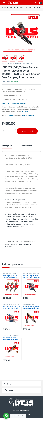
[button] (39, 15)
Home (4, 8)
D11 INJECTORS (27, 304)
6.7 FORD (25, 273)
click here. (24, 111)
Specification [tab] (26, 146)
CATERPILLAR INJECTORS (14, 63)
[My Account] (36, 2)
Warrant (28, 115)
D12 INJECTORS (7, 335)
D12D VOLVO (15, 335)
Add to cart (29, 131)
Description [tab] (7, 146)
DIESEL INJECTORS (16, 8)
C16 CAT (4, 63)
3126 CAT (5, 273)
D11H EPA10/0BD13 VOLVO (29, 305)
